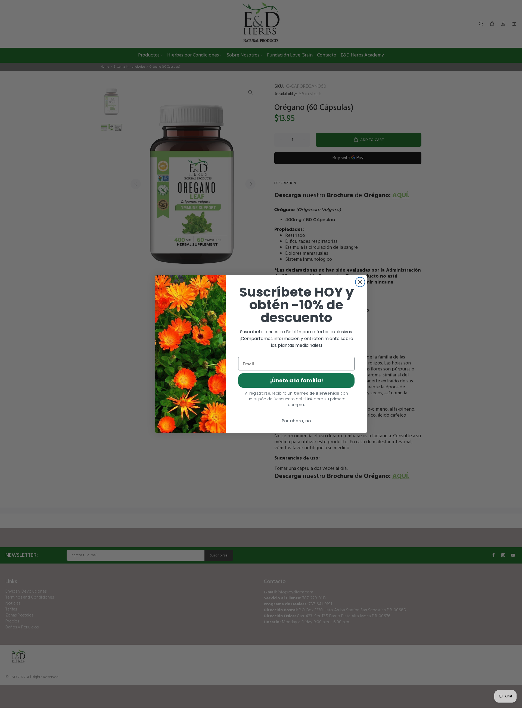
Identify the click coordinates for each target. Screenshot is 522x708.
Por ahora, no (296, 421)
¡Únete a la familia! (296, 380)
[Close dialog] (360, 282)
